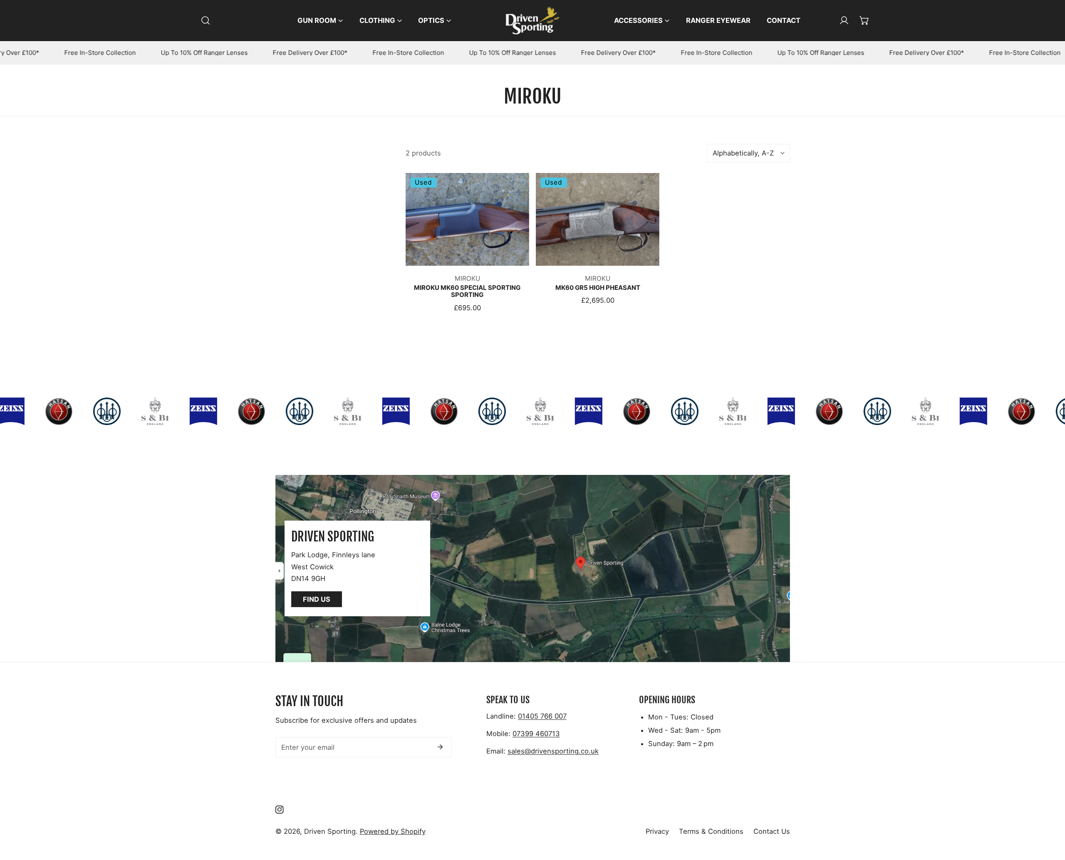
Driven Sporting (330, 831)
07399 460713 (536, 733)
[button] (864, 20)
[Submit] (440, 746)
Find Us (316, 599)
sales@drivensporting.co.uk (553, 751)
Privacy (657, 831)
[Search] (205, 20)
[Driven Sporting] (532, 20)
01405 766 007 (542, 716)
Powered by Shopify (393, 831)
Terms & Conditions (711, 831)
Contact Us (771, 831)
